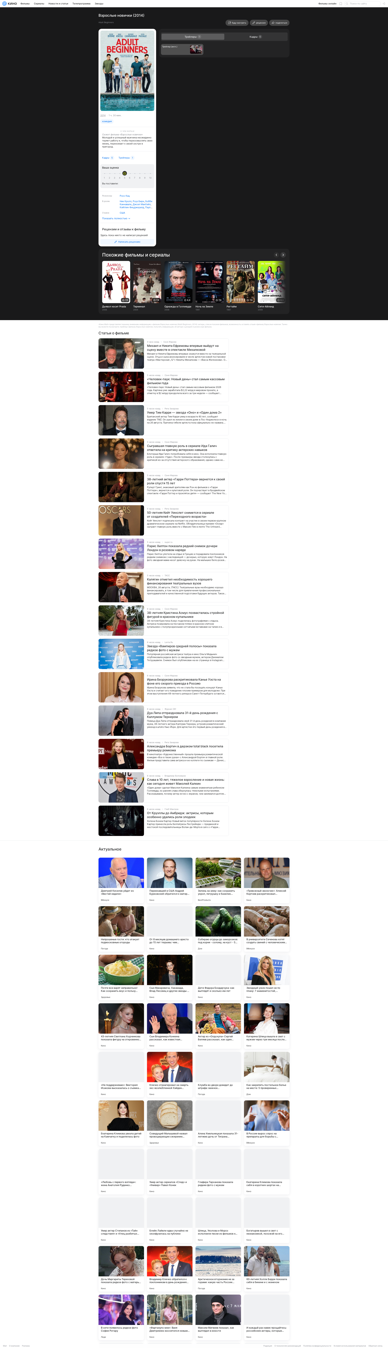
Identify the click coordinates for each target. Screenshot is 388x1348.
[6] (130, 177)
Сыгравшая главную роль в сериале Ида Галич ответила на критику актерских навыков (182, 448)
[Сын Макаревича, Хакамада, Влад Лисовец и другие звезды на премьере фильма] (169, 977)
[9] (145, 177)
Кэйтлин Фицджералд (132, 207)
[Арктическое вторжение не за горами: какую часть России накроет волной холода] (218, 1269)
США (122, 212)
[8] (140, 177)
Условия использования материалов (350, 1346)
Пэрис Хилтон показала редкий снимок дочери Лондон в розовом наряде (182, 548)
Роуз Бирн (138, 201)
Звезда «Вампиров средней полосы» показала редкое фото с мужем (181, 648)
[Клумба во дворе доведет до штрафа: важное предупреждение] (218, 1074)
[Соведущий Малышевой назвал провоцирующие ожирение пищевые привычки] (169, 1123)
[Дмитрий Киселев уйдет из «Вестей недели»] (121, 880)
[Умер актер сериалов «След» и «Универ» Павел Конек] (169, 1171)
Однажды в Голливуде (177, 306)
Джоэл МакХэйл (142, 204)
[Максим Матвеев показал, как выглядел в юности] (218, 1317)
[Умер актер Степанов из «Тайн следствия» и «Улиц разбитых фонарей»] (121, 1220)
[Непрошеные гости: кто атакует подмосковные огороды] (121, 929)
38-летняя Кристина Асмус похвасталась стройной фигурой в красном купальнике (185, 615)
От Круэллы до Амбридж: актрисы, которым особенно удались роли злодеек (180, 815)
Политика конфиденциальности (317, 1346)
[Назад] (276, 255)
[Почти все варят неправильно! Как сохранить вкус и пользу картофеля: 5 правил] (121, 977)
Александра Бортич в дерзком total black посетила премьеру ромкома (185, 748)
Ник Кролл (126, 201)
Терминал (139, 306)
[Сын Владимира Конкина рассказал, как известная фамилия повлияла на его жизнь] (169, 1026)
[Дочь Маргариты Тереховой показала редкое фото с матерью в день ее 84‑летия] (121, 1269)
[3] (115, 177)
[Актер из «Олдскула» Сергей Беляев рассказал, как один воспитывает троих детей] (218, 1026)
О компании (14, 1346)
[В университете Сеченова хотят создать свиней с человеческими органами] (266, 929)
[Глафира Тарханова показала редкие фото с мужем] (218, 1171)
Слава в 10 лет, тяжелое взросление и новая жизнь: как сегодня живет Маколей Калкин (186, 781)
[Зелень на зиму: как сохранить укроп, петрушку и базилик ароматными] (218, 880)
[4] (120, 177)
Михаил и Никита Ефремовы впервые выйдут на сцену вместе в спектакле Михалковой (183, 348)
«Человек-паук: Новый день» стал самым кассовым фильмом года (186, 381)
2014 (103, 115)
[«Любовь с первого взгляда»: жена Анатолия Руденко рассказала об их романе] (121, 1171)
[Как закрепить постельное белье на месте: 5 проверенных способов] (266, 1074)
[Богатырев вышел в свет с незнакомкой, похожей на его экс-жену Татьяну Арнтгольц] (266, 1220)
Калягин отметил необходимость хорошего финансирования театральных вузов (179, 581)
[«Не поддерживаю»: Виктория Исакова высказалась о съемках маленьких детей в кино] (121, 1074)
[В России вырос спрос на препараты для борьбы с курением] (266, 1123)
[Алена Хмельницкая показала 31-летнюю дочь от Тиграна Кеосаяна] (218, 1123)
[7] (135, 177)
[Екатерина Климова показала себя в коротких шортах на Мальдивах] (266, 1171)
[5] (125, 177)
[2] (110, 177)
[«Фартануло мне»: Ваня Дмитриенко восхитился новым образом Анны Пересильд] (169, 1317)
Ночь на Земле (204, 306)
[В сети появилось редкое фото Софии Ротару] (121, 1317)
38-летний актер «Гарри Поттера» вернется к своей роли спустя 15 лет (186, 481)
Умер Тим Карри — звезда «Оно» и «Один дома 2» (184, 412)
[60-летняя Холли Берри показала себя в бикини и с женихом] (266, 1269)
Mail (5, 1346)
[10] (150, 177)
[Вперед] (283, 255)
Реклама (26, 1346)
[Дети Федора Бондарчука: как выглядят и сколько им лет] (218, 977)
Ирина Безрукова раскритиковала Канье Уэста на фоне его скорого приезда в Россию (184, 681)
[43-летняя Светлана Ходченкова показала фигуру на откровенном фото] (121, 1026)
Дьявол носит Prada (114, 306)
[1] (105, 177)
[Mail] (4, 3)
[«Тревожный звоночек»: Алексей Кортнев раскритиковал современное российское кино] (266, 880)
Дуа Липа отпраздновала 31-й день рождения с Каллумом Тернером (182, 715)
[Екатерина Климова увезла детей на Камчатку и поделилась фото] (121, 1123)
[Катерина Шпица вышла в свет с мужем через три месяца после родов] (266, 1026)
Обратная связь (375, 1346)
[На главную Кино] (12, 3)
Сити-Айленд (266, 306)
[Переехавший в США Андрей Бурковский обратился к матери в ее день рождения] (169, 880)
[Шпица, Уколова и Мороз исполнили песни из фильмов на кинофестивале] (218, 1220)
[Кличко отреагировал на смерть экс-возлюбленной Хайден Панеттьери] (169, 1074)
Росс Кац (125, 195)
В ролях (106, 201)
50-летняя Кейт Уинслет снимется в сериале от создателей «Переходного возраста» (180, 514)
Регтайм (232, 306)
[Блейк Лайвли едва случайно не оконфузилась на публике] (169, 1220)
